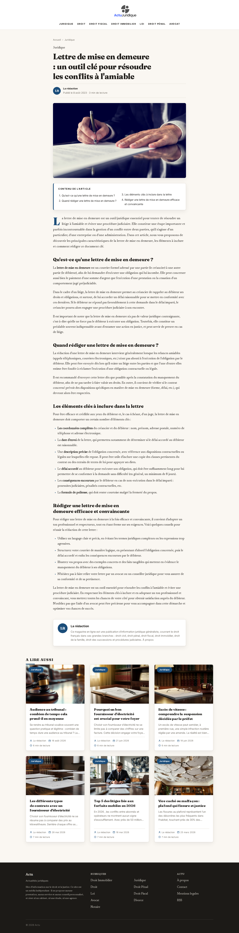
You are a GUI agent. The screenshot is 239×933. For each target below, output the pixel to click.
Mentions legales (188, 893)
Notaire (95, 907)
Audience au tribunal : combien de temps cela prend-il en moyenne (49, 714)
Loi (142, 24)
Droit (81, 24)
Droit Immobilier (123, 24)
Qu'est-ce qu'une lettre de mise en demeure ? (88, 195)
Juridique (66, 24)
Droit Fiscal (98, 24)
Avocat (174, 24)
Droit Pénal (157, 24)
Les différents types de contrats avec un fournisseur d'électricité (50, 805)
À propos (148, 639)
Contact (182, 887)
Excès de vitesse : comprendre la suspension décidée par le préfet (180, 714)
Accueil (57, 39)
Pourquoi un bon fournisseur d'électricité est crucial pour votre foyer (116, 714)
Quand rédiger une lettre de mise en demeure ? (89, 200)
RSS (179, 900)
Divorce (138, 900)
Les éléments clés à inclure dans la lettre (148, 194)
